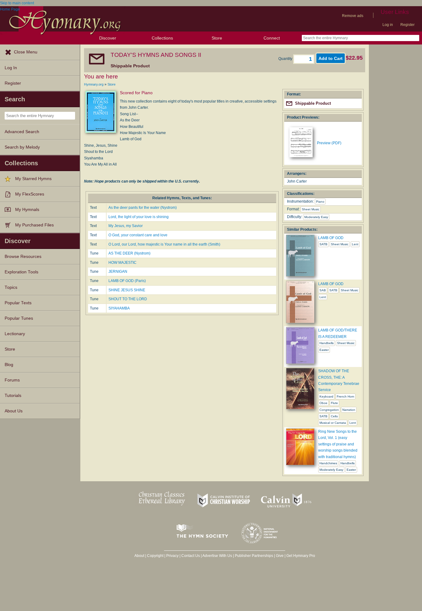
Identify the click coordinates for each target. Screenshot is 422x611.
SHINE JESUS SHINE (126, 290)
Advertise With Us (217, 556)
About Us (14, 411)
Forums (12, 380)
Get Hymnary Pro (300, 556)
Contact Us (190, 556)
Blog (9, 364)
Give (280, 556)
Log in (387, 25)
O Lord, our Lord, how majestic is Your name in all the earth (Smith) (164, 244)
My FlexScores (29, 194)
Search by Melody (22, 147)
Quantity (285, 59)
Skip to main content (17, 3)
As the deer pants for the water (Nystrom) (142, 207)
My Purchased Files (34, 225)
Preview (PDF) (329, 143)
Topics (11, 287)
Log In (11, 67)
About (139, 556)
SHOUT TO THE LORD (127, 299)
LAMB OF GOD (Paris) (127, 281)
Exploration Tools (21, 272)
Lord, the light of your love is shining (138, 217)
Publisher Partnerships (254, 556)
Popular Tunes (19, 318)
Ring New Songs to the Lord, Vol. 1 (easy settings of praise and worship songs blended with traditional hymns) (337, 444)
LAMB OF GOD (331, 238)
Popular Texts (18, 303)
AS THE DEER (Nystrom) (129, 253)
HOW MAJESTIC (122, 262)
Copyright (155, 556)
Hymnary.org (93, 84)
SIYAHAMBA (119, 308)
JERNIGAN (117, 271)
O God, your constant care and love (137, 235)
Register (407, 25)
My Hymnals (27, 209)
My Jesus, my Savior (125, 226)
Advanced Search (22, 131)
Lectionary (15, 333)
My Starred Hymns (33, 178)
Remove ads (352, 16)
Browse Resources (23, 256)
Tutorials (13, 395)
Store (217, 38)
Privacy (172, 556)
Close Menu (25, 52)
